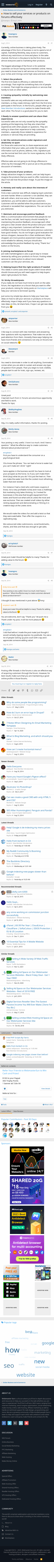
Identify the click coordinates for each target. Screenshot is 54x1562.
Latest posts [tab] (5, 1033)
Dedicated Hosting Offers (11, 1499)
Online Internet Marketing (22, 741)
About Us (8, 1523)
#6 (52, 438)
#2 (52, 328)
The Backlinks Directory (18, 861)
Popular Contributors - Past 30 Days (19, 1119)
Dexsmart (13, 349)
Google (17, 877)
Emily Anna (14, 429)
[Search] (51, 4)
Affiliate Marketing (23, 918)
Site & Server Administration (22, 715)
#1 (52, 43)
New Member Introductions (13, 108)
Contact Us (9, 1534)
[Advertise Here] (43, 1290)
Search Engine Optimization (27, 779)
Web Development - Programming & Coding (27, 705)
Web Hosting (7, 1457)
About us (29, 1559)
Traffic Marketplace (18, 964)
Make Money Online (9, 1461)
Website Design (25, 752)
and (13, 649)
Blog (6, 1526)
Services (22, 1010)
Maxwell (9, 741)
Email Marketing (19, 728)
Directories (15, 864)
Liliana (9, 705)
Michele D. (10, 789)
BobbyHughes (15, 409)
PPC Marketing (7, 1449)
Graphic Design (20, 789)
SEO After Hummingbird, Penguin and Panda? (29, 810)
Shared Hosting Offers (22, 934)
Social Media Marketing (20, 853)
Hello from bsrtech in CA (19, 840)
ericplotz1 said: (8, 605)
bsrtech (9, 843)
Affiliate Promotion (9, 1480)
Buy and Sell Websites (24, 894)
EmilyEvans (14, 381)
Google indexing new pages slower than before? (27, 1054)
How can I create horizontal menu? (24, 749)
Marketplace (42, 288)
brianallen (10, 877)
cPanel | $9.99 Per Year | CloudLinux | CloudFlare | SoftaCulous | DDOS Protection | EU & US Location (29, 928)
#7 (52, 553)
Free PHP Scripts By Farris (17, 1037)
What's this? (48, 1105)
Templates (10, 1042)
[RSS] (41, 1559)
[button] (3, 5)
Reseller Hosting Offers (10, 1491)
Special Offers (7, 1476)
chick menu (10, 833)
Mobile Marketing (19, 944)
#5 (52, 419)
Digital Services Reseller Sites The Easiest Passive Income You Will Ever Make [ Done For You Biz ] (29, 1004)
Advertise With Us (11, 1530)
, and (16, 311)
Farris (9, 853)
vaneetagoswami (12, 752)
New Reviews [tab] (18, 1111)
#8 (52, 581)
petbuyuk (10, 769)
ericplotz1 (7, 452)
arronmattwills (12, 779)
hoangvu (6, 20)
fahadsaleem (11, 918)
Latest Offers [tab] (6, 1111)
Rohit (11, 657)
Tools (5, 1105)
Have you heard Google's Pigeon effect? (26, 776)
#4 (52, 391)
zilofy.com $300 (19, 891)
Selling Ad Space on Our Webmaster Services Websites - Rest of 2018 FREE (29, 990)
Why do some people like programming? (27, 702)
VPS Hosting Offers (9, 1495)
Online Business (8, 1442)
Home (36, 1559)
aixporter (13, 318)
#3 (52, 358)
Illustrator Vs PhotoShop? (19, 786)
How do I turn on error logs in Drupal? (25, 712)
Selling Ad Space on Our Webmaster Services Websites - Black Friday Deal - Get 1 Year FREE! (28, 975)
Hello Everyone (14, 766)
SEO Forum (6, 1438)
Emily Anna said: (9, 587)
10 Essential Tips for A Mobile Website (25, 941)
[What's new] (46, 4)
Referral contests (8, 1066)
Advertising (26, 980)
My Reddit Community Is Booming (24, 851)
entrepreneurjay (12, 1010)
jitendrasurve (11, 894)
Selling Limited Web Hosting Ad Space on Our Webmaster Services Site (29, 1019)
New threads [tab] (17, 1033)
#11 (51, 666)
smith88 (9, 904)
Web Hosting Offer (9, 1484)
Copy (4, 1099)
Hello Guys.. (12, 901)
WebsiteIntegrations (14, 980)
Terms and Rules (17, 1559)
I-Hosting (10, 934)
